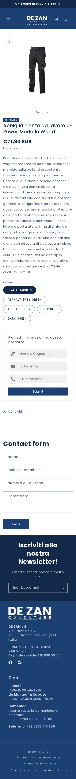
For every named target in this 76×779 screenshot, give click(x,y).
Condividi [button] (15, 411)
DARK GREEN (17, 318)
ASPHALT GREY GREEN (25, 299)
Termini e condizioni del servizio (32, 770)
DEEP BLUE (49, 309)
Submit (38, 391)
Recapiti (63, 770)
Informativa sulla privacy (40, 763)
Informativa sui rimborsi (46, 757)
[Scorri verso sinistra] (28, 112)
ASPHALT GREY (19, 309)
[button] (8, 18)
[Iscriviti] (62, 588)
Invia (16, 524)
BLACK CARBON (20, 290)
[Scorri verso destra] (47, 112)
